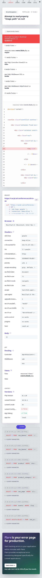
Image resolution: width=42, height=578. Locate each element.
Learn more (10, 565)
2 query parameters (12, 439)
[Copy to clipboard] (35, 205)
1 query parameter (12, 467)
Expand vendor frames (13, 31)
